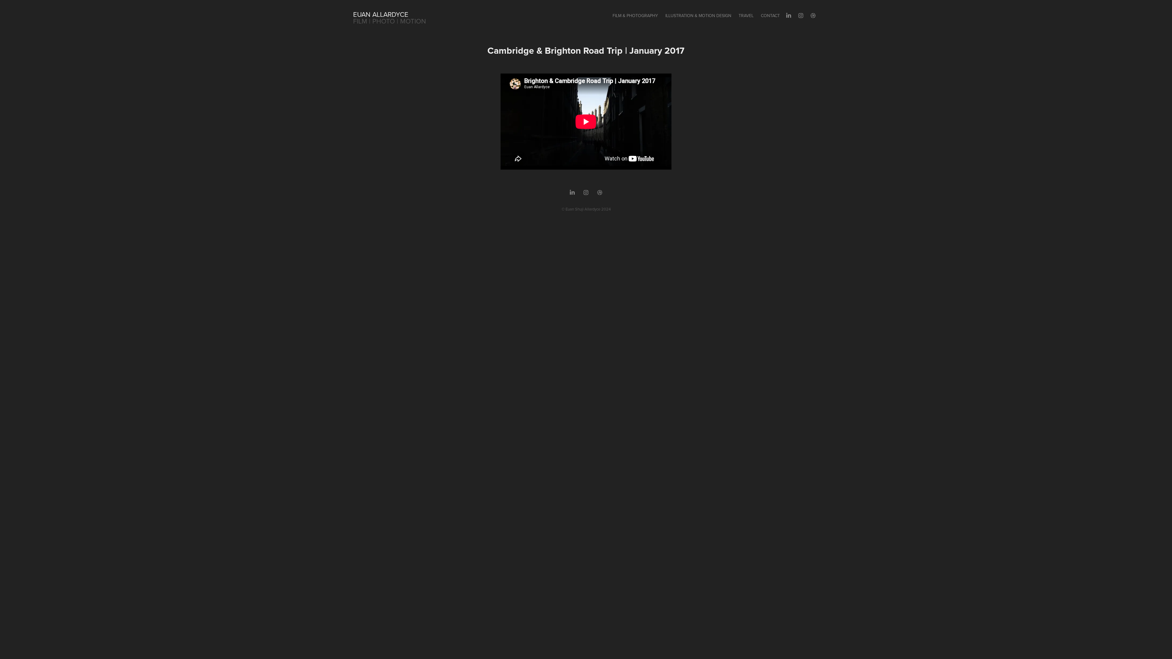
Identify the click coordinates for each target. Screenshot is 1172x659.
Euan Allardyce (380, 14)
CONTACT (770, 16)
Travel (746, 16)
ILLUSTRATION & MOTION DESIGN (698, 16)
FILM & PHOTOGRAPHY (635, 16)
